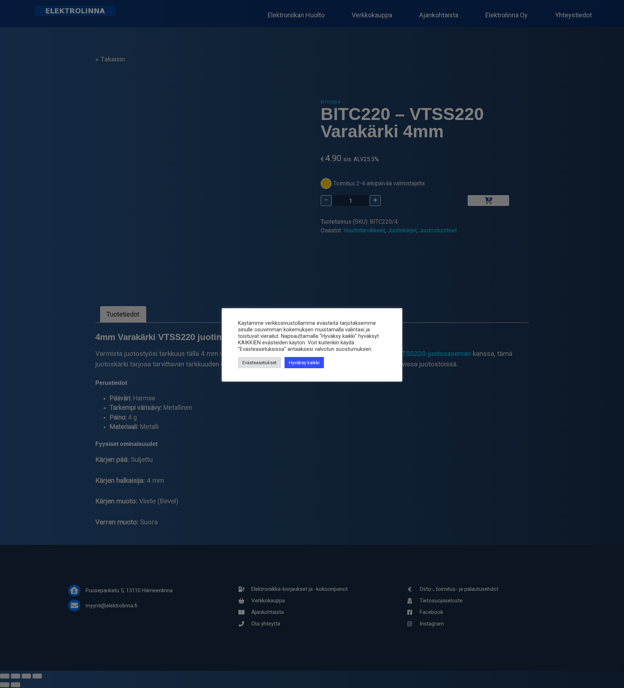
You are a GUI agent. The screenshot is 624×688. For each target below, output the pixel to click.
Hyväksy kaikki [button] (304, 362)
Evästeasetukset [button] (259, 362)
